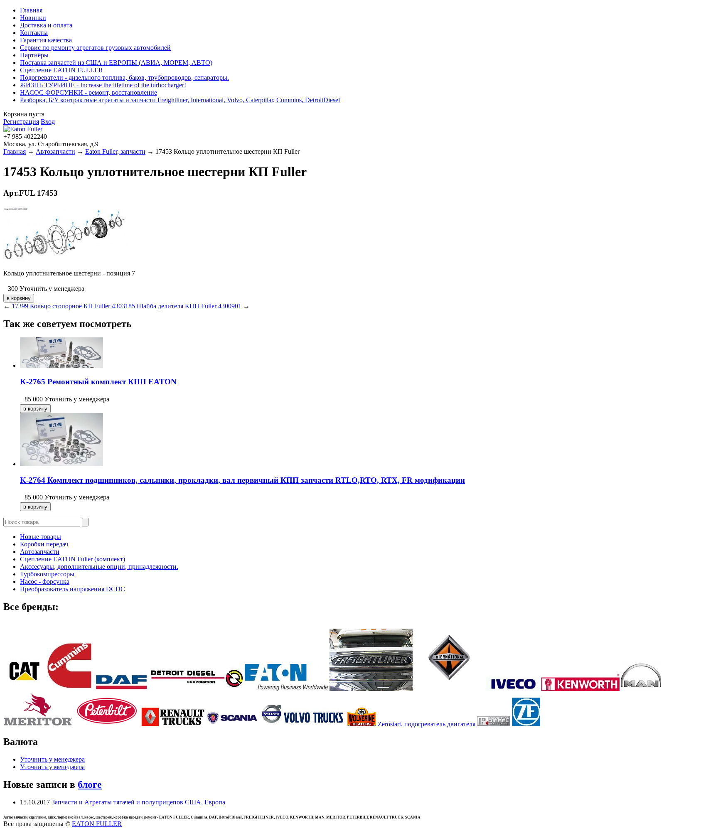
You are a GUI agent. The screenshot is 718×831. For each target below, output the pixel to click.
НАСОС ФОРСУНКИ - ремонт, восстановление (88, 92)
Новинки (33, 17)
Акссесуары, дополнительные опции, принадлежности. (99, 566)
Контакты (34, 32)
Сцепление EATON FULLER (61, 70)
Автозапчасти (55, 151)
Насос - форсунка (44, 581)
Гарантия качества (46, 40)
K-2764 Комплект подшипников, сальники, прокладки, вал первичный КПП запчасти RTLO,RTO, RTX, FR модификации (242, 480)
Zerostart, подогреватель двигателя (426, 724)
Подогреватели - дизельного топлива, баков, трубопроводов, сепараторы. (124, 77)
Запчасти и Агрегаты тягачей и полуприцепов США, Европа (138, 802)
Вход (48, 121)
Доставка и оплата (46, 25)
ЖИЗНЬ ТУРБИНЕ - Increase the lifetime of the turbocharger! (103, 85)
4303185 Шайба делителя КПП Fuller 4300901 (176, 306)
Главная (31, 10)
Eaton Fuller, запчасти (115, 151)
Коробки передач (44, 544)
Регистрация (21, 121)
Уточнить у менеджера (52, 759)
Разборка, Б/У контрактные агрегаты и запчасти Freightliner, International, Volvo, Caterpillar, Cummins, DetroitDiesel (180, 99)
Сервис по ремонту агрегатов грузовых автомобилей (95, 47)
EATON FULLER (97, 823)
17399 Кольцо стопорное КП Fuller (61, 306)
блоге (90, 784)
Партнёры (34, 55)
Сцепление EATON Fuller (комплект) (72, 559)
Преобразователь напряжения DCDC (72, 589)
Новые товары (40, 536)
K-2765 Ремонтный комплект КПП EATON (98, 381)
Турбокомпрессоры (47, 574)
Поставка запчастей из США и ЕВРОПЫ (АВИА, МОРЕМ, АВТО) (116, 62)
